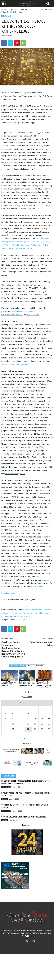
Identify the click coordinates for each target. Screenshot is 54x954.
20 (28, 724)
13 (28, 719)
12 (20, 719)
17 (5, 724)
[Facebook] (4, 43)
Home (3, 10)
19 (20, 724)
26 (20, 729)
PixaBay (22, 620)
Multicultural (6, 787)
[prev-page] (25, 692)
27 (28, 729)
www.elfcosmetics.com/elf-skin (25, 311)
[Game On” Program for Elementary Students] (9, 675)
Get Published (27, 936)
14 (35, 719)
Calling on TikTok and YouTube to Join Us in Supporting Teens (27, 683)
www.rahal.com (32, 315)
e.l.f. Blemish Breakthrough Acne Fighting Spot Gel (23, 245)
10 (5, 719)
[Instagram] (27, 942)
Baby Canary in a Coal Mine (41, 643)
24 (5, 729)
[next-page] (28, 692)
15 (42, 719)
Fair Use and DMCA (29, 933)
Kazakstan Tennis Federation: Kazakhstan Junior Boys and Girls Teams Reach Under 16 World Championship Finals (13, 649)
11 (13, 719)
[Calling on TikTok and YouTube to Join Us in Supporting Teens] (27, 675)
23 (49, 724)
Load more (26, 825)
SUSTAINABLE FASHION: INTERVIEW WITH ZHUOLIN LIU (23, 817)
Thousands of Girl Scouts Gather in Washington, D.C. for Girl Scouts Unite (43, 684)
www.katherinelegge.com (12, 315)
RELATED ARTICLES (17, 666)
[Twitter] (10, 43)
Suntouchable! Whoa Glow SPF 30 (16, 248)
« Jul (26, 738)
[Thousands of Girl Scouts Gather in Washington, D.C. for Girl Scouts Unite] (44, 675)
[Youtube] (33, 942)
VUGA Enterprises (11, 933)
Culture (11, 10)
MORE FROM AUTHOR (35, 666)
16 (49, 719)
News (3, 897)
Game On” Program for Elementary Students (8, 683)
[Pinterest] (17, 43)
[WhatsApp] (23, 43)
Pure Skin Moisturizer (40, 242)
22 (42, 724)
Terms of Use (45, 933)
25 (13, 729)
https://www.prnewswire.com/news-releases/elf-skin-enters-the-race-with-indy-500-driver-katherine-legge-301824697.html (26, 613)
